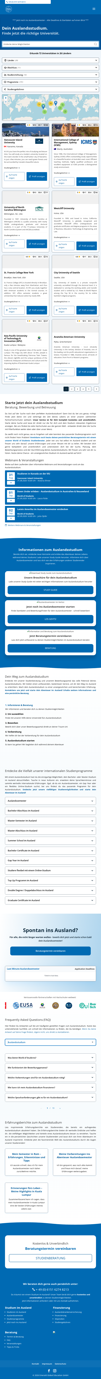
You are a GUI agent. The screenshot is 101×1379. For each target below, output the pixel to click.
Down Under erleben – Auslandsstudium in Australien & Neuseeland (49, 495)
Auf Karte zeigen (13, 176)
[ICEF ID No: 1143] (54, 1332)
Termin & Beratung (15, 1336)
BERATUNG (50, 648)
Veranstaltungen (14, 1343)
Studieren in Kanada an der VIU (29, 477)
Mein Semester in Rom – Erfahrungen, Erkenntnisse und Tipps (26, 1157)
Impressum (47, 1364)
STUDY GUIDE (50, 589)
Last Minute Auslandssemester (23, 968)
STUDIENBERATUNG (50, 1258)
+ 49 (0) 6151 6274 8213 (52, 1289)
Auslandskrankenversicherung (68, 1312)
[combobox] (50, 44)
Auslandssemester (15, 1315)
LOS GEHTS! (50, 619)
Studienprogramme (15, 1319)
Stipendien (59, 1319)
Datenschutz (60, 1364)
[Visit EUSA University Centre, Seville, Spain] (10, 1005)
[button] (43, 107)
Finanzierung (60, 1315)
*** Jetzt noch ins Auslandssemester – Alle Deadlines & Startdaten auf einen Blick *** (51, 20)
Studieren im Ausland (16, 1312)
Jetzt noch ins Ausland (16, 1322)
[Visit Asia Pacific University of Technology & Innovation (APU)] (30, 1005)
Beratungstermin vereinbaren (50, 950)
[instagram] (54, 1371)
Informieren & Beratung (20, 705)
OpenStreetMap (92, 119)
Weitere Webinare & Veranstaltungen (24, 525)
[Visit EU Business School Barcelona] (79, 1005)
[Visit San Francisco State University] (43, 1005)
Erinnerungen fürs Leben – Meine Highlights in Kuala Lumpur (26, 1191)
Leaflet (80, 119)
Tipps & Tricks (13, 1347)
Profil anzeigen (38, 176)
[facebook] (48, 1371)
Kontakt (35, 1364)
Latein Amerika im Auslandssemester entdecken (38, 512)
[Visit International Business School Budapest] (56, 1005)
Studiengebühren (62, 1322)
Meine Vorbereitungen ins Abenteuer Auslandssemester (74, 1155)
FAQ (8, 1340)
